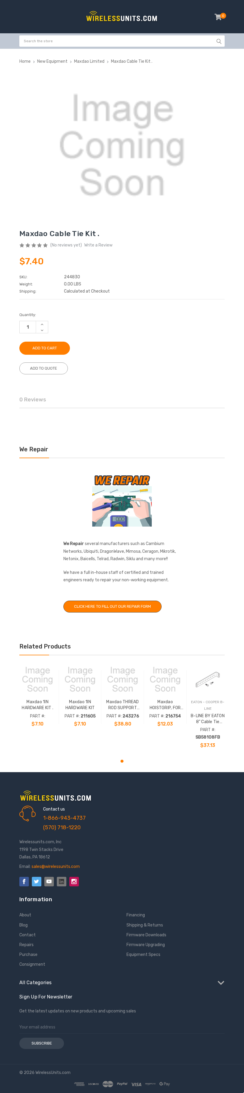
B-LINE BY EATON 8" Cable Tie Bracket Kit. (208, 719)
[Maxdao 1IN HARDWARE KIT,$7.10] (80, 679)
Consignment (32, 964)
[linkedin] (61, 881)
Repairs (26, 944)
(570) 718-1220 (62, 827)
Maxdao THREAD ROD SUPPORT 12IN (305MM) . (122, 705)
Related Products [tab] (45, 646)
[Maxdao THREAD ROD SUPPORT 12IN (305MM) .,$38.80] (122, 679)
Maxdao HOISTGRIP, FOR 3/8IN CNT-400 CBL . (165, 705)
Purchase (28, 954)
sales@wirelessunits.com (56, 866)
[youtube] (49, 881)
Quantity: (27, 314)
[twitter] (36, 881)
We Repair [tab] (33, 449)
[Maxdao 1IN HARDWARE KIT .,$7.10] (37, 679)
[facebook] (24, 881)
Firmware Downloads (146, 934)
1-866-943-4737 (64, 818)
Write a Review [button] (98, 245)
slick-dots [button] (122, 761)
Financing (135, 915)
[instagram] (74, 881)
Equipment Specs (143, 954)
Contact (27, 934)
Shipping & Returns (144, 925)
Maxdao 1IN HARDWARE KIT (80, 704)
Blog (23, 925)
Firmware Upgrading (145, 944)
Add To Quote (43, 368)
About (25, 915)
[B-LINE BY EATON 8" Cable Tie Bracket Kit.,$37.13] (208, 679)
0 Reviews (32, 399)
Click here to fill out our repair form (112, 606)
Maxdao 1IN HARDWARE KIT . (37, 704)
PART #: (37, 716)
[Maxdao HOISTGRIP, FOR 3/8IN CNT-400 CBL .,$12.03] (165, 679)
